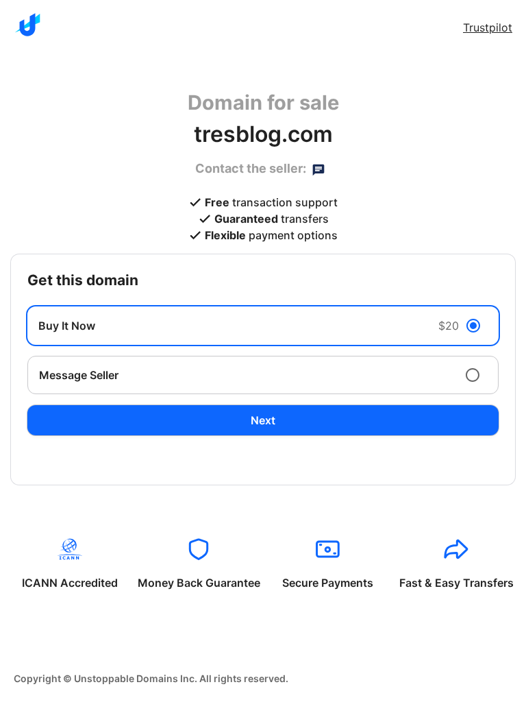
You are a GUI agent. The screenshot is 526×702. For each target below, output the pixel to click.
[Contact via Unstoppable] (318, 169)
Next (263, 420)
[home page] (27, 24)
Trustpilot (487, 27)
